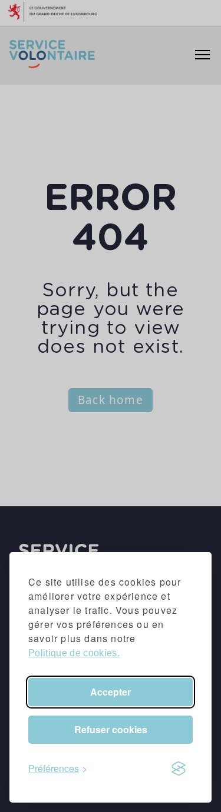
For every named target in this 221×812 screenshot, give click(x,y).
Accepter (110, 692)
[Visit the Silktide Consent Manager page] (178, 768)
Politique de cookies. (74, 653)
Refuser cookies (110, 729)
